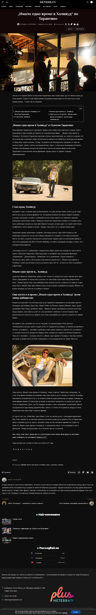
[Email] (74, 24)
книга (48, 464)
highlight (23, 464)
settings (65, 613)
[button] (77, 24)
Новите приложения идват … (24, 538)
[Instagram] (48, 558)
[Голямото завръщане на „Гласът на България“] (6, 530)
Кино (70, 29)
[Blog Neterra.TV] (48, 2)
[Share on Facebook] (66, 24)
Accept (76, 612)
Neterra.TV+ (42, 437)
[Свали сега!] (6, 521)
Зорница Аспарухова (28, 24)
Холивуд (60, 464)
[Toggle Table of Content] (79, 108)
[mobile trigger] (3, 2)
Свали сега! (17, 519)
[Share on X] (69, 24)
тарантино (54, 464)
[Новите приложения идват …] (6, 540)
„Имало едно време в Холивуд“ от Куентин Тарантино (27, 113)
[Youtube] (48, 563)
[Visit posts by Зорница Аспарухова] (18, 24)
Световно (80, 29)
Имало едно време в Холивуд (36, 464)
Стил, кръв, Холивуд (22, 117)
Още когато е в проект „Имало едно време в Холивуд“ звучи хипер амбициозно (63, 116)
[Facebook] (48, 553)
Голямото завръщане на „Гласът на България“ (31, 528)
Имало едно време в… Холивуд (61, 111)
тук (51, 443)
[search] (87, 2)
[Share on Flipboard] (71, 24)
